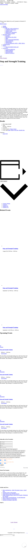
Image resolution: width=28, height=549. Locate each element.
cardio (9, 130)
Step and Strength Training (10, 248)
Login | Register (3, 58)
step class (16, 130)
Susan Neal (5, 133)
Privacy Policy (25, 467)
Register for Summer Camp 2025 (10, 500)
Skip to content (3, 23)
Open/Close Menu (4, 4)
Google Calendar (6, 203)
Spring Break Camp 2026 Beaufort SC (11, 493)
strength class (22, 130)
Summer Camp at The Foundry (9, 492)
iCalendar (5, 204)
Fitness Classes (13, 129)
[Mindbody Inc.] (2, 467)
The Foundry (3, 74)
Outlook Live (5, 207)
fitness (12, 130)
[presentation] (15, 246)
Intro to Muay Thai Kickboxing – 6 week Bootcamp (14, 497)
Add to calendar (4, 181)
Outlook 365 (5, 206)
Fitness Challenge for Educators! (10, 498)
